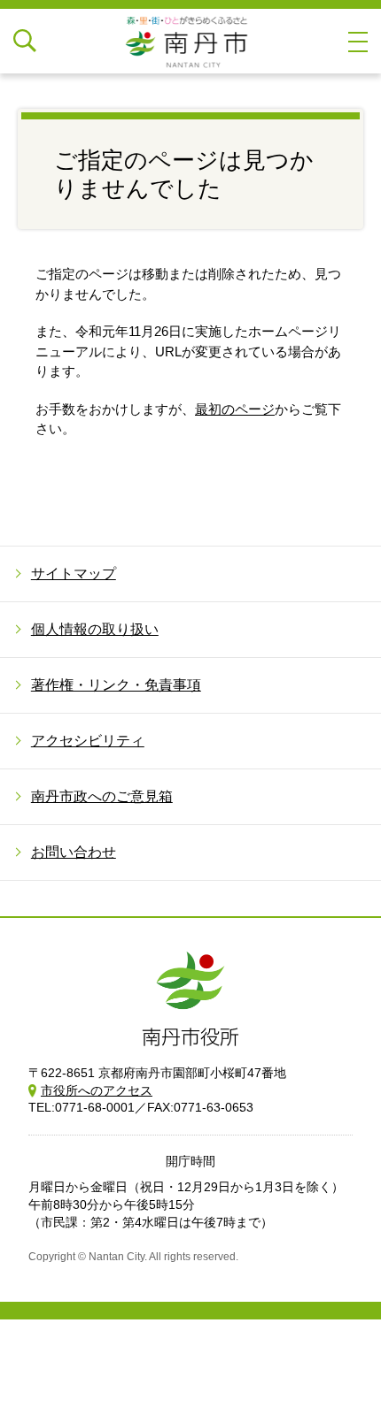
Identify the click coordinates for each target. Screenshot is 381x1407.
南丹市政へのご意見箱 (102, 796)
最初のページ (235, 409)
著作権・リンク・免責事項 (116, 684)
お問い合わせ (73, 852)
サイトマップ (73, 573)
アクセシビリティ (87, 740)
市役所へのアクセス (96, 1090)
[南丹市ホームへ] (190, 41)
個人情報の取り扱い (95, 629)
